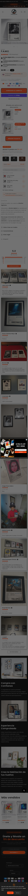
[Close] (26, 883)
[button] (24, 790)
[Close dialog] (26, 439)
